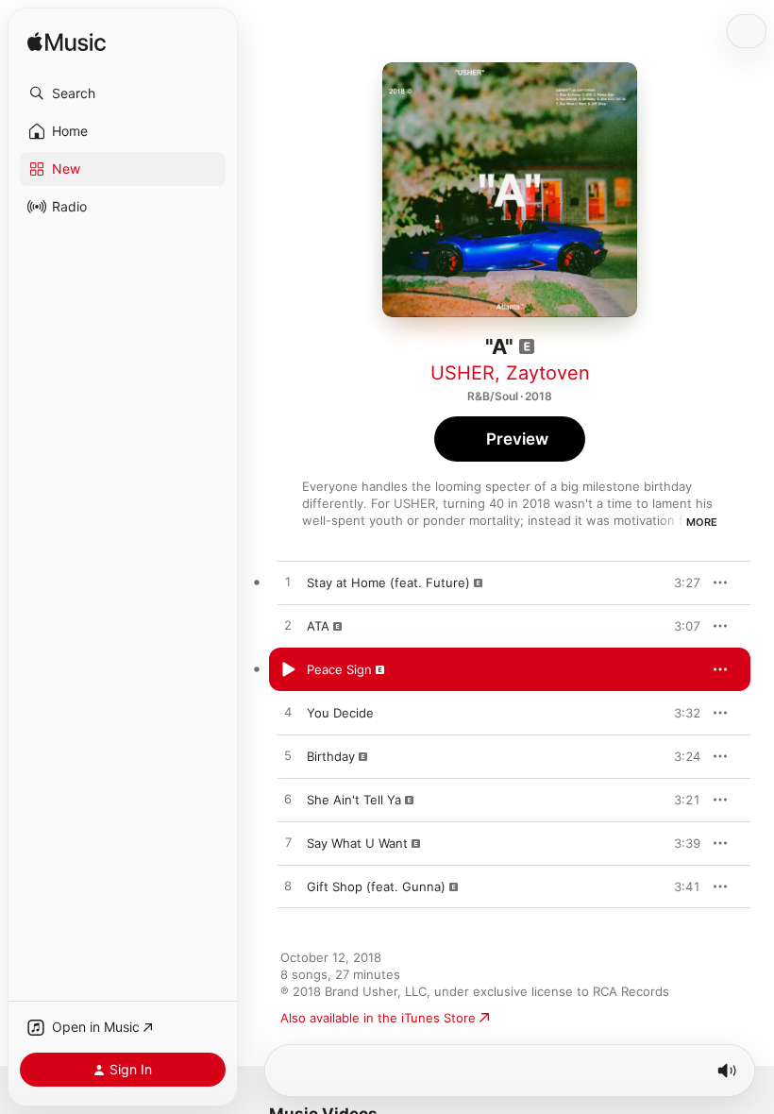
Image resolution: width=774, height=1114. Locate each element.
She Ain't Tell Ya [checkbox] (354, 799)
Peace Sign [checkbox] (339, 669)
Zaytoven (548, 373)
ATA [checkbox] (318, 625)
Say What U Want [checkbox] (357, 843)
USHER (462, 373)
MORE (701, 522)
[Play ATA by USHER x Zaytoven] (288, 625)
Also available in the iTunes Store (378, 1017)
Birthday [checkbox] (331, 756)
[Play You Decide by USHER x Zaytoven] (288, 712)
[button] (123, 93)
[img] (66, 43)
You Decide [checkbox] (340, 712)
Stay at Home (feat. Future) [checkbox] (388, 582)
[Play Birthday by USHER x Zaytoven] (288, 756)
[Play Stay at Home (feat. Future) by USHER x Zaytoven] (288, 582)
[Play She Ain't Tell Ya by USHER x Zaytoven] (288, 799)
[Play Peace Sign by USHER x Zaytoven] (288, 669)
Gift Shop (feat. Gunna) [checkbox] (376, 886)
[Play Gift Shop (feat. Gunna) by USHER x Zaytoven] (288, 886)
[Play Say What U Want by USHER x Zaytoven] (288, 843)
